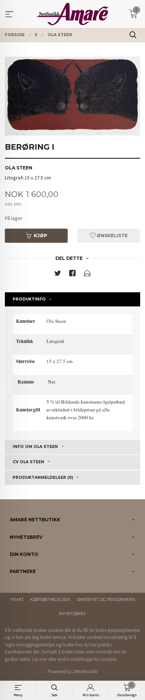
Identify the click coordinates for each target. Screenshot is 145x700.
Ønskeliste (112, 235)
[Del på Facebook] (72, 274)
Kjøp (40, 235)
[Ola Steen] (72, 96)
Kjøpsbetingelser (50, 599)
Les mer (39, 659)
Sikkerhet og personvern (106, 599)
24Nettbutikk (84, 671)
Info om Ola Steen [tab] (35, 446)
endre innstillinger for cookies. (87, 659)
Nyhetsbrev (72, 613)
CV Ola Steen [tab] (28, 461)
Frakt (17, 599)
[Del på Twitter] (58, 274)
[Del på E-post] (87, 274)
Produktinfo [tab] (29, 299)
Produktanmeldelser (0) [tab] (43, 477)
